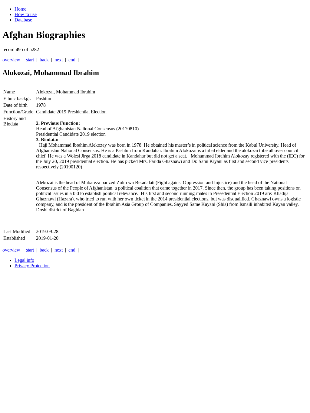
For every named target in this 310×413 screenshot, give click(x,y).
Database (23, 19)
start (30, 59)
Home (20, 8)
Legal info (24, 260)
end (71, 59)
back (44, 59)
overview (11, 59)
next (58, 59)
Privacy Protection (32, 265)
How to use (26, 14)
